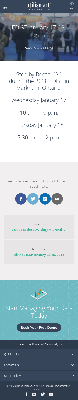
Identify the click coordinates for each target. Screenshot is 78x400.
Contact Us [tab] (11, 365)
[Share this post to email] (57, 199)
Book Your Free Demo (39, 327)
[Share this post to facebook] (21, 199)
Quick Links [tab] (11, 354)
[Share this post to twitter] (33, 199)
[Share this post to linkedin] (45, 199)
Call (72, 8)
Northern (37, 389)
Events (28, 48)
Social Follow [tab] (12, 376)
